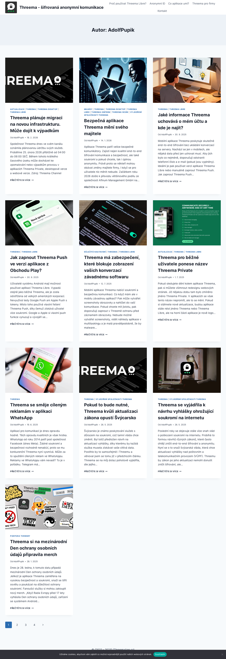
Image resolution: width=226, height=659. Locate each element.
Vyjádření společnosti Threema (114, 399)
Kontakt (162, 10)
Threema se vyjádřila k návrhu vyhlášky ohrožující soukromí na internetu (186, 411)
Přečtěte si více (22, 180)
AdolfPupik (18, 137)
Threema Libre (18, 112)
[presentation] (39, 80)
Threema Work (120, 112)
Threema (31, 109)
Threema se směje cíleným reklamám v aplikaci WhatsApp (38, 411)
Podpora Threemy (20, 536)
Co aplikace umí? (178, 3)
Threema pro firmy (203, 3)
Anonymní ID (157, 3)
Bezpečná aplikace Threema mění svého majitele (106, 127)
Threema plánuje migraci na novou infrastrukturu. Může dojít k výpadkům (36, 124)
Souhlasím (160, 654)
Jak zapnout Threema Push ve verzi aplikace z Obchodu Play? (38, 264)
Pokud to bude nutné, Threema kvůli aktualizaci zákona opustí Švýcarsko (111, 411)
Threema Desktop (47, 109)
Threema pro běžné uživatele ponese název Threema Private (183, 264)
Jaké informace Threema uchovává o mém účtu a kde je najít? (184, 121)
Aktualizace (17, 109)
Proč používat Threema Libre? (127, 3)
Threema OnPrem (100, 112)
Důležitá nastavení (95, 252)
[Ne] (222, 654)
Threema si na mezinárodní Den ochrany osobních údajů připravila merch (38, 548)
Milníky (88, 109)
